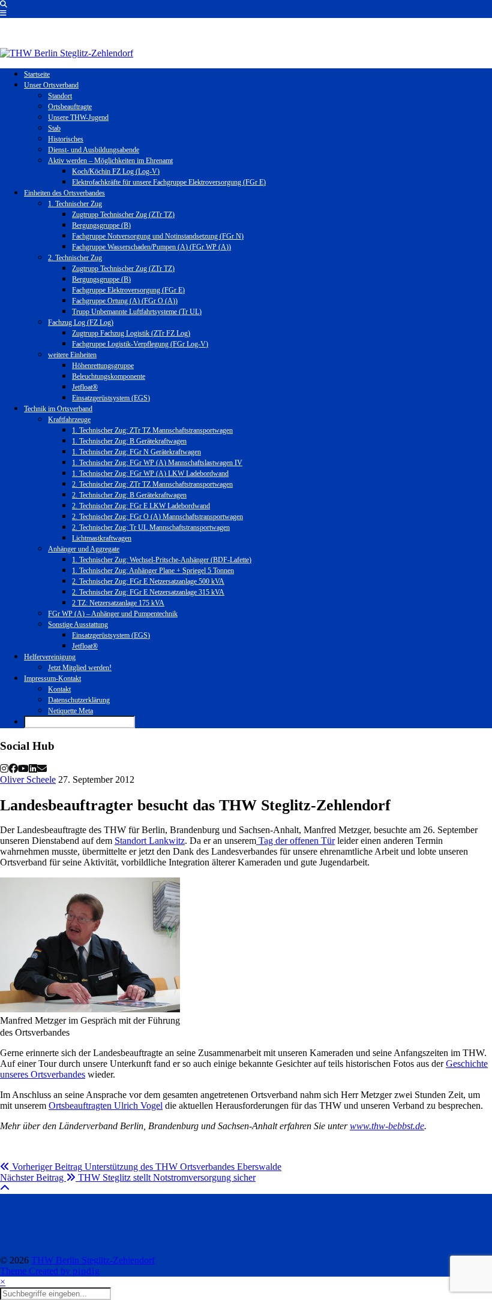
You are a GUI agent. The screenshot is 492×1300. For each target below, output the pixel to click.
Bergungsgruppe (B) (101, 225)
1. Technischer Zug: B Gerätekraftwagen (129, 441)
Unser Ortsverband (51, 85)
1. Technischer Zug (75, 204)
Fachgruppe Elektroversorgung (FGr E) (128, 290)
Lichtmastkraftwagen (101, 538)
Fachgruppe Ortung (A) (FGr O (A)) (125, 301)
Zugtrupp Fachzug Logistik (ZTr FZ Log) (131, 333)
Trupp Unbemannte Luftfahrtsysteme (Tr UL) (137, 311)
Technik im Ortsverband (58, 409)
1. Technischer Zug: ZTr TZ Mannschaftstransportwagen (152, 430)
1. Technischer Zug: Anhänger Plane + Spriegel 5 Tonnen (153, 570)
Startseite (37, 74)
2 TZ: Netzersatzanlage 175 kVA (118, 603)
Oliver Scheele (28, 779)
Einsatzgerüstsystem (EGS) (111, 398)
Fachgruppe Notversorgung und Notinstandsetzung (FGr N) (158, 236)
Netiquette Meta (70, 711)
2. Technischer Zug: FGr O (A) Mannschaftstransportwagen (157, 516)
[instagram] (4, 769)
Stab (54, 128)
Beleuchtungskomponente (108, 376)
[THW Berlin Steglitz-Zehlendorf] (66, 53)
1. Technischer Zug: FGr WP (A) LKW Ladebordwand (150, 473)
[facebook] (13, 769)
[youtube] (23, 769)
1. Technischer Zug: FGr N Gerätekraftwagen (136, 452)
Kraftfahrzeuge (69, 419)
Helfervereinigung (50, 657)
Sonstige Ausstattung (78, 624)
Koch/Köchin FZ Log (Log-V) (116, 171)
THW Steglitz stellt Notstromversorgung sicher (128, 1177)
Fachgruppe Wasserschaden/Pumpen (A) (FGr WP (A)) (151, 247)
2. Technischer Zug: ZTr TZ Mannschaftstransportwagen (152, 484)
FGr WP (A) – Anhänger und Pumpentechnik (113, 614)
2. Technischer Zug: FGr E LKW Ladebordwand (141, 506)
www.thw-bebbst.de (387, 1126)
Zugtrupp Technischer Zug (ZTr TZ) (123, 214)
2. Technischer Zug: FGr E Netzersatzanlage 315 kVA (148, 592)
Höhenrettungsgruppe (103, 365)
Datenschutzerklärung (79, 700)
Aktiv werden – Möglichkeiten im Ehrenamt (110, 160)
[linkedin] (33, 769)
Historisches (65, 139)
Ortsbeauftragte (70, 106)
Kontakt (59, 689)
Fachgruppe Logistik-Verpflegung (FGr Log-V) (140, 344)
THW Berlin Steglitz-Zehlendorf (93, 1260)
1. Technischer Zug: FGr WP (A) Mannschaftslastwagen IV (157, 463)
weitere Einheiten (72, 355)
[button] (3, 13)
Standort (60, 96)
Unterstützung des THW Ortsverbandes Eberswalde (145, 1167)
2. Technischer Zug (75, 258)
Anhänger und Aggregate (83, 549)
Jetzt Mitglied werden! (80, 667)
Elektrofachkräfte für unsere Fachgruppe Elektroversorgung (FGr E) (169, 182)
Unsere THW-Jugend (78, 117)
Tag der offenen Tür (295, 841)
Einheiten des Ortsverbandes (64, 193)
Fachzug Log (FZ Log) (80, 322)
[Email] (42, 769)
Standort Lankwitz (150, 841)
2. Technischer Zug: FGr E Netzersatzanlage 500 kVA (148, 581)
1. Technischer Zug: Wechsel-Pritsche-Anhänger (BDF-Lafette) (161, 560)
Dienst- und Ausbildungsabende (93, 150)
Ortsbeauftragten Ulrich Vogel (106, 1105)
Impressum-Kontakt (52, 678)
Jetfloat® (85, 387)
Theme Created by (50, 1271)
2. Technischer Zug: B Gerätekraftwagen (129, 495)
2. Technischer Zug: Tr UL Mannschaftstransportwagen (151, 527)
